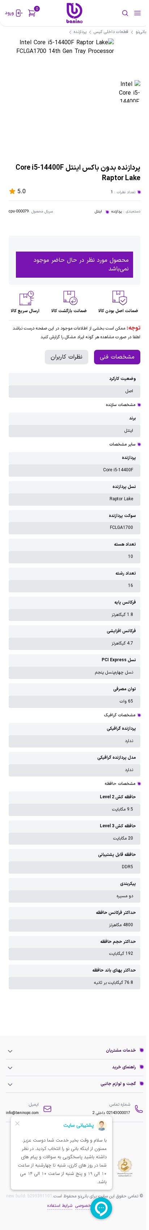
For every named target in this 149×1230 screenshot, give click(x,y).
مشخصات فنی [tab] (117, 357)
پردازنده (116, 211)
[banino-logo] (74, 13)
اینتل (98, 211)
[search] (115, 13)
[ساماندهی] (125, 1167)
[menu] (137, 13)
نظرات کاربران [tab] (66, 357)
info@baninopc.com (22, 1113)
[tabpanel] (74, 681)
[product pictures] (129, 91)
